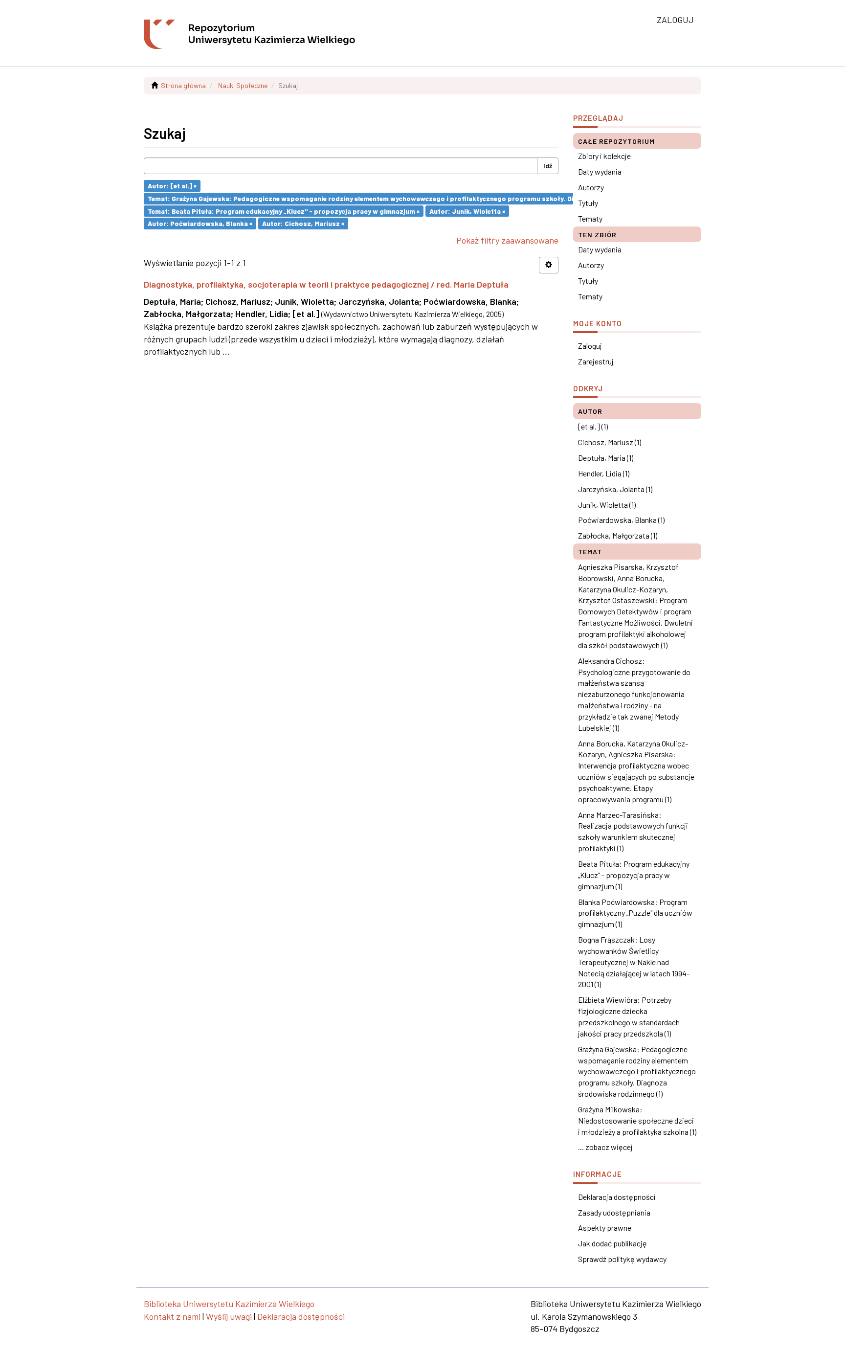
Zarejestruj (596, 361)
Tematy (590, 218)
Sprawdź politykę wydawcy (622, 1258)
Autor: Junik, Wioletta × (467, 210)
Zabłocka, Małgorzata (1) (617, 535)
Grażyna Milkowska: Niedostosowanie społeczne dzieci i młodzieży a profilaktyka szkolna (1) (637, 1120)
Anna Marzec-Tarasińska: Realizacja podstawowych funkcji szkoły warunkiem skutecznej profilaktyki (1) (633, 831)
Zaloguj (590, 345)
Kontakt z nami (172, 1316)
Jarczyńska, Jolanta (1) (615, 489)
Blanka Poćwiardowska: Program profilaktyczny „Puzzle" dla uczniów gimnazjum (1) (635, 913)
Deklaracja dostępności (617, 1196)
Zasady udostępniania (614, 1212)
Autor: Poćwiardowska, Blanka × (200, 223)
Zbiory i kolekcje (604, 155)
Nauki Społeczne (242, 85)
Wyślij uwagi (229, 1316)
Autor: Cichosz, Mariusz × (303, 223)
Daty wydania (600, 171)
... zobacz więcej (605, 1146)
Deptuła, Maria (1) (605, 457)
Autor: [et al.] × (172, 185)
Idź (547, 165)
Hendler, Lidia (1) (603, 473)
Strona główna (183, 85)
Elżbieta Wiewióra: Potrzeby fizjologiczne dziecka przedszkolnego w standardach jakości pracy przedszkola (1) (629, 1016)
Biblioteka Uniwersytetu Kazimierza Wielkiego (229, 1303)
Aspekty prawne (604, 1227)
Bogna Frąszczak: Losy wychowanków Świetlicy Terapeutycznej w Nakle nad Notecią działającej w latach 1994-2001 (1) (633, 962)
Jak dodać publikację (612, 1243)
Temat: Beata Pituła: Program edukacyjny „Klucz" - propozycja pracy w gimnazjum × (284, 210)
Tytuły (588, 202)
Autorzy (591, 187)
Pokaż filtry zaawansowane (507, 240)
